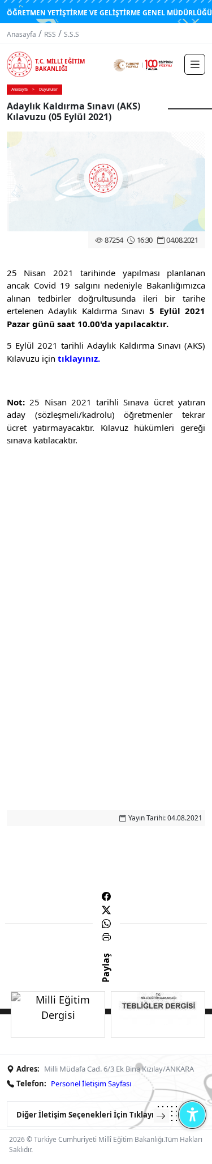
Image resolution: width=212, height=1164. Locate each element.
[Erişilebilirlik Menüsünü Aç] (191, 1114)
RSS (50, 34)
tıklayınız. (79, 358)
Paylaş (105, 978)
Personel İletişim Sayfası (91, 1083)
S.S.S (71, 34)
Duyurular (48, 89)
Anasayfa (21, 34)
